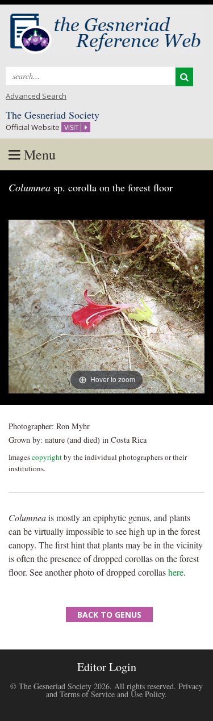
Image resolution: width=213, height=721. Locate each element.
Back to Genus (109, 614)
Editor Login (106, 666)
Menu (38, 154)
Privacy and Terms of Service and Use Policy (124, 690)
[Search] (184, 77)
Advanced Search (36, 96)
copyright (47, 457)
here (175, 572)
